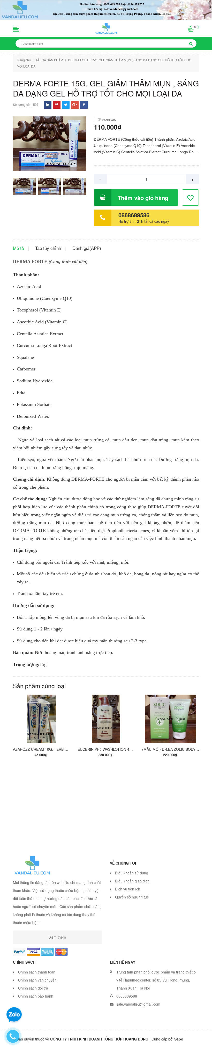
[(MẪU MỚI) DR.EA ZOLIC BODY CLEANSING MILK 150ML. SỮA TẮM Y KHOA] (170, 718)
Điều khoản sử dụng (131, 872)
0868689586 (133, 215)
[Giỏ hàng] (191, 29)
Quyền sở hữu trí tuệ (132, 897)
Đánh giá (108, 120)
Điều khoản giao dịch (132, 880)
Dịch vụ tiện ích (127, 888)
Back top (192, 1039)
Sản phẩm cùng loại (39, 685)
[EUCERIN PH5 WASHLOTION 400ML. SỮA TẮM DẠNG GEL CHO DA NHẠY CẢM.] (106, 718)
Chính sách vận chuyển (37, 980)
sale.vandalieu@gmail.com (138, 1004)
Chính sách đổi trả (33, 988)
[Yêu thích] (190, 198)
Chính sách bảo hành (35, 996)
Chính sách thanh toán (36, 972)
